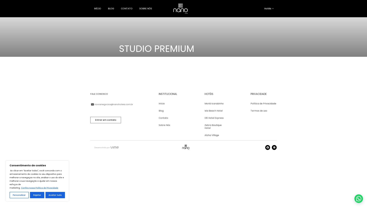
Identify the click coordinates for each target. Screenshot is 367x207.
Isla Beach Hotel (214, 110)
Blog (111, 8)
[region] (37, 181)
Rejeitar (37, 195)
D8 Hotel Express (214, 118)
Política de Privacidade (263, 103)
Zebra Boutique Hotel (213, 127)
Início (97, 8)
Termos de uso (259, 110)
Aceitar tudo (55, 195)
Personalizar (19, 195)
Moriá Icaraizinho (214, 103)
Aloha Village (212, 135)
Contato (126, 8)
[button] (358, 198)
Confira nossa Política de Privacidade (39, 187)
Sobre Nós (145, 8)
